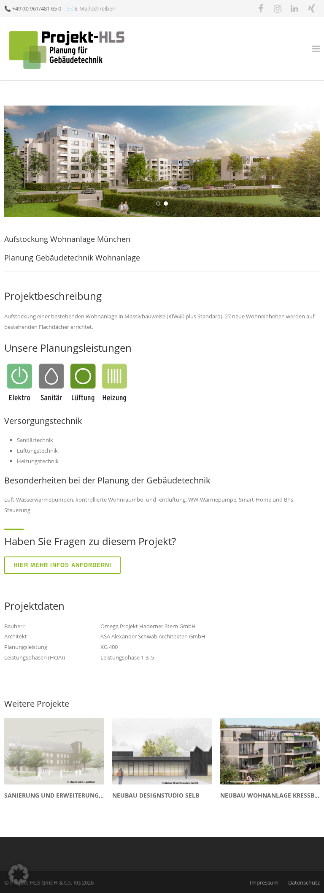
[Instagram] (277, 8)
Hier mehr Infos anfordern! (62, 565)
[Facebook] (260, 8)
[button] (18, 874)
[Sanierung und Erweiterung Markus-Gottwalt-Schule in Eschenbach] (54, 751)
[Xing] (311, 8)
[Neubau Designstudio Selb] (162, 751)
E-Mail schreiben (95, 8)
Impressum (264, 882)
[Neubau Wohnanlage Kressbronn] (270, 751)
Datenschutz (304, 882)
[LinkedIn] (294, 8)
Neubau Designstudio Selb (155, 795)
